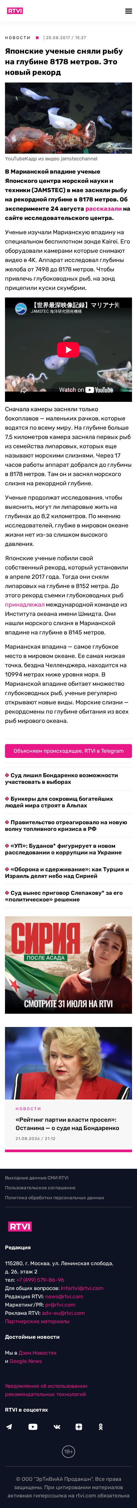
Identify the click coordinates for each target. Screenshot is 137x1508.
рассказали (103, 208)
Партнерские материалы (37, 1321)
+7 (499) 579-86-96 (40, 1280)
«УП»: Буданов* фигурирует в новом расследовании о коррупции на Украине (63, 849)
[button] (129, 10)
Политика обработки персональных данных (54, 1198)
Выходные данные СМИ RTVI (36, 1178)
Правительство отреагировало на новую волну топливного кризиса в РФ (66, 825)
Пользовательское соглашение (40, 1188)
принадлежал (25, 604)
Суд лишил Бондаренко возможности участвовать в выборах (61, 778)
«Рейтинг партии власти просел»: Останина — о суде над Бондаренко (67, 1124)
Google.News (26, 1361)
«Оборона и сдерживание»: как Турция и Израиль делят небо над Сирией (67, 872)
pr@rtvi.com (60, 1305)
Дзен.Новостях (38, 1353)
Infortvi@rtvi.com (82, 1288)
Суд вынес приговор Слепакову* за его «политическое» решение (64, 896)
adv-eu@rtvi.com (63, 1313)
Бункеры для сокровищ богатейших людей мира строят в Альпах (59, 802)
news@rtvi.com (64, 1296)
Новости (18, 37)
